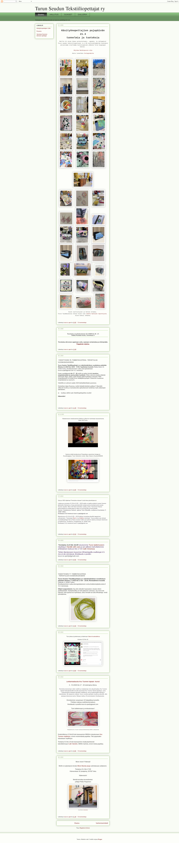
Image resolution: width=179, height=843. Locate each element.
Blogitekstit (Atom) (85, 828)
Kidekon (82, 518)
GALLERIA (82, 14)
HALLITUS (54, 14)
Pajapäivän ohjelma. (83, 344)
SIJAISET (68, 14)
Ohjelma (76, 50)
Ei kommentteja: (82, 322)
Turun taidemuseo (96, 545)
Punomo (39, 31)
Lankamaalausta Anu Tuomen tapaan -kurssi (83, 681)
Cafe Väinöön (73, 744)
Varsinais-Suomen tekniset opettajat (42, 34)
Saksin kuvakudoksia (94, 636)
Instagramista (89, 53)
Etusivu (41, 14)
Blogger (100, 839)
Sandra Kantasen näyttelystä (96, 313)
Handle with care (73, 547)
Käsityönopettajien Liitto (44, 28)
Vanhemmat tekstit (102, 823)
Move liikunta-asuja (83, 766)
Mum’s (75, 518)
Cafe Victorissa (89, 549)
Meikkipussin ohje (86, 50)
